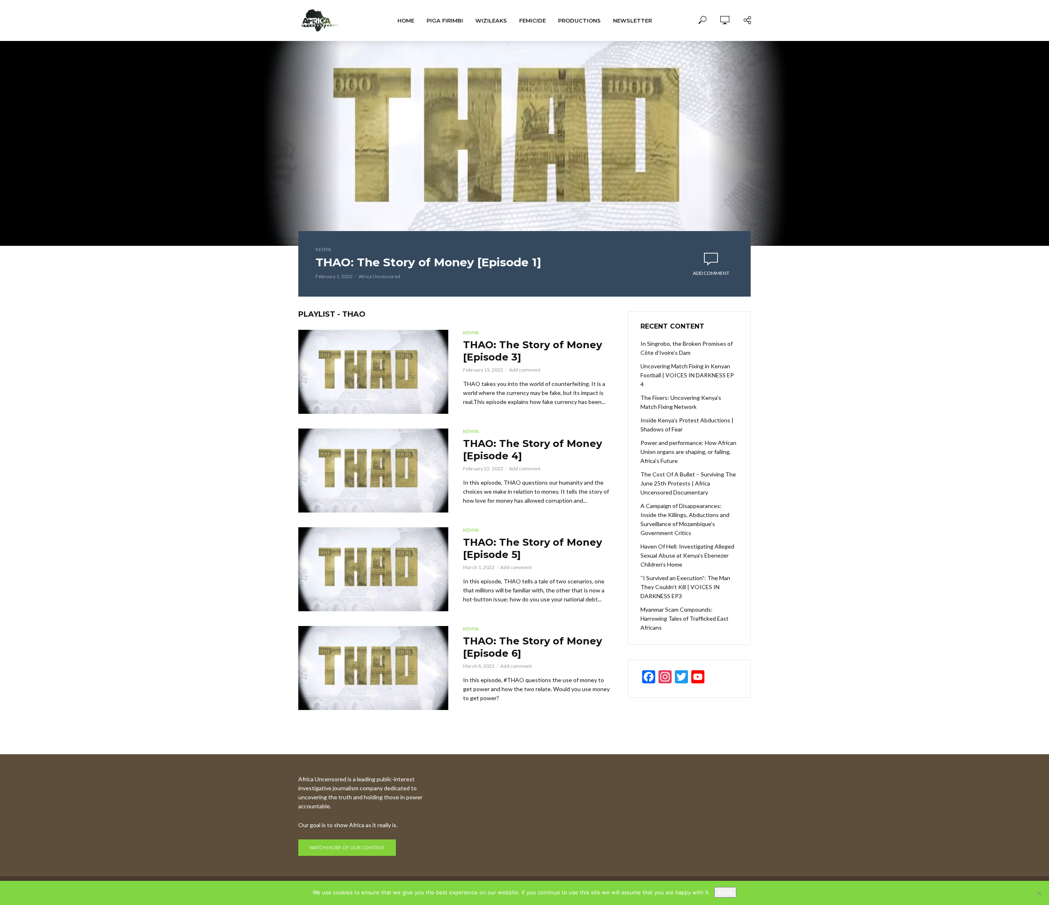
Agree (725, 892)
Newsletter (632, 20)
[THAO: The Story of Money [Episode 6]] (373, 668)
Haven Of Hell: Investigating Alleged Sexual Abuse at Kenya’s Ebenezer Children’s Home (687, 555)
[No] (1039, 893)
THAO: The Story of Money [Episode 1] (428, 262)
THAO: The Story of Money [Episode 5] (532, 548)
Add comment (711, 273)
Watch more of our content (347, 847)
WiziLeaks (491, 20)
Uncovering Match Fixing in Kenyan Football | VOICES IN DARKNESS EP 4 (687, 375)
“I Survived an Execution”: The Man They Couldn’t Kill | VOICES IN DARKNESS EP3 (685, 586)
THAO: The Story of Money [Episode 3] (532, 351)
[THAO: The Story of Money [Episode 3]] (373, 372)
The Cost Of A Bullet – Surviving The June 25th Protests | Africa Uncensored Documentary (688, 483)
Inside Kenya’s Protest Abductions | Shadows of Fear (686, 425)
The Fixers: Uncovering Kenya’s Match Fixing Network (680, 402)
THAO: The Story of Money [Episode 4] (532, 450)
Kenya (323, 249)
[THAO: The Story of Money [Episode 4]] (373, 471)
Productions (579, 20)
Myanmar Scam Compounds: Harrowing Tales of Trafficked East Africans (684, 618)
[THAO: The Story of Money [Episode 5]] (373, 569)
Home (405, 20)
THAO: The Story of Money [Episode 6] (532, 647)
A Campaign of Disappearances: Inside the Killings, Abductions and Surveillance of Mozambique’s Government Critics (684, 519)
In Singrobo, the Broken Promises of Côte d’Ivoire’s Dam (686, 348)
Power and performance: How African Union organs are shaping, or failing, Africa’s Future (688, 451)
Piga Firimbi (445, 20)
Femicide (532, 20)
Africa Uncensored (379, 276)
